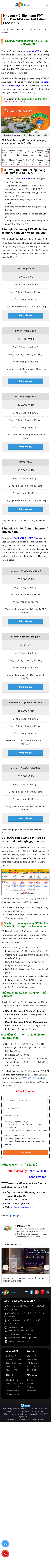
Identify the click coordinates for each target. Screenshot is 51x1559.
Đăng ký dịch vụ (12, 1380)
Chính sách (31, 1387)
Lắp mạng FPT (32, 1359)
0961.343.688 (10, 101)
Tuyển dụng (10, 1366)
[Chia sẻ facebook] (9, 1216)
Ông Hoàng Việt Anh (29, 1338)
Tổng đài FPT (32, 1370)
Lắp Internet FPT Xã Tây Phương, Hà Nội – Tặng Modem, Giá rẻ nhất (24, 1279)
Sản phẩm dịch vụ (13, 1391)
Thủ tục (30, 1380)
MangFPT (25, 1341)
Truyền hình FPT (33, 1366)
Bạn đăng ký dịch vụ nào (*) (15, 1121)
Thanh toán (31, 1391)
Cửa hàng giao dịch (13, 1394)
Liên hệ (30, 1394)
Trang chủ (4, 29)
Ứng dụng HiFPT (12, 1387)
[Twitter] (48, 1292)
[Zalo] (26, 1292)
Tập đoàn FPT (11, 1370)
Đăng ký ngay (25, 315)
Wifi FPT (25, 178)
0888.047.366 (37, 1177)
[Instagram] (37, 1292)
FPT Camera (32, 1363)
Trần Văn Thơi (22, 1226)
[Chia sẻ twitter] (13, 1216)
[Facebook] (31, 1292)
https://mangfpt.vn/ (23, 1207)
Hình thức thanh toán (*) (14, 1135)
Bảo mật (30, 1384)
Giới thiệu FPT (11, 1356)
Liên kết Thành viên (13, 1359)
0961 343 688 (30, 1334)
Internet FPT (32, 1356)
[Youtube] (42, 1292)
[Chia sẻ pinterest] (17, 1216)
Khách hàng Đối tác (13, 1363)
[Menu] (47, 5)
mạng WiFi (33, 51)
